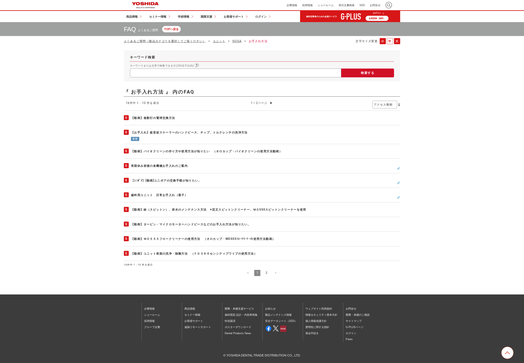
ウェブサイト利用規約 (318, 308)
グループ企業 (152, 327)
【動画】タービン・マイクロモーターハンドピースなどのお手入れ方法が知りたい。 (191, 224)
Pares (349, 339)
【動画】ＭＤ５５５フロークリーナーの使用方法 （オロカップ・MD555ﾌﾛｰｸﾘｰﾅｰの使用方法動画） (203, 238)
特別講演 (230, 320)
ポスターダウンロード (238, 327)
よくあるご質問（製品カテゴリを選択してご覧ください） (165, 41)
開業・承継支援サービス (239, 308)
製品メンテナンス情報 (278, 314)
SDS (362, 5)
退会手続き (312, 333)
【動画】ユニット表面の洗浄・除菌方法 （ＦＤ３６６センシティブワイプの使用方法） (195, 253)
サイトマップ (354, 320)
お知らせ (270, 308)
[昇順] (399, 103)
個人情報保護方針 (316, 320)
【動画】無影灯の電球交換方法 (153, 117)
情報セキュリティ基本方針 (321, 314)
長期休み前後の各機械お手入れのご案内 (159, 165)
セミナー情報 (192, 314)
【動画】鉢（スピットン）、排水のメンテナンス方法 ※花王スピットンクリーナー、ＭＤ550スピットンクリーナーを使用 (218, 209)
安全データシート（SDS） (281, 320)
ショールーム (152, 314)
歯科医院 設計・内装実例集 (241, 314)
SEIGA (237, 41)
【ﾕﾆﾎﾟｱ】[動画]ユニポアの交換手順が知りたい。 (166, 180)
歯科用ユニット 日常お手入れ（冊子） (159, 195)
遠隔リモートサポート (197, 327)
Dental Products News (238, 333)
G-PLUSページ (355, 327)
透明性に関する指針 (317, 327)
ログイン (377, 13)
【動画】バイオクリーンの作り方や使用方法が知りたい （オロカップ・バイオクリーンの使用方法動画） (206, 151)
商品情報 (189, 308)
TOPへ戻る (171, 29)
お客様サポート (193, 320)
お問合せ (351, 308)
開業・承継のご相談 (358, 314)
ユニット (219, 41)
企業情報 (149, 308)
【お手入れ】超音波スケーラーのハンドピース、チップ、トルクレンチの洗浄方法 (189, 132)
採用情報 (149, 320)
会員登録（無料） (377, 18)
